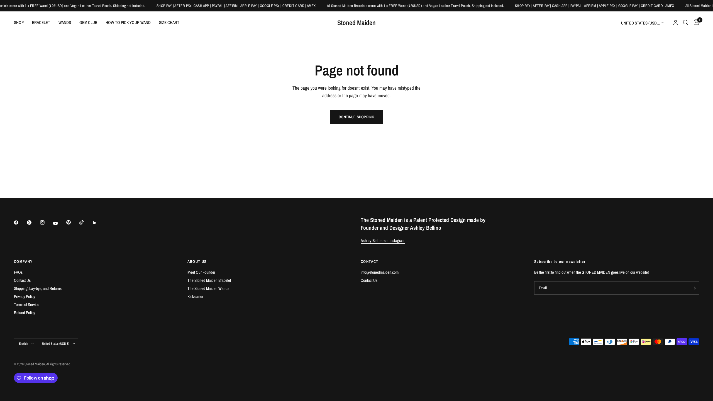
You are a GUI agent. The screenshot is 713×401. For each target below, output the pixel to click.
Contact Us (22, 280)
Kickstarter (195, 296)
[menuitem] (21, 22)
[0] (695, 22)
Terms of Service (26, 304)
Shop (19, 22)
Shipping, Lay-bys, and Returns (38, 288)
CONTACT (370, 261)
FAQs (18, 272)
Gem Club (88, 22)
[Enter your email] (693, 288)
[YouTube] (59, 223)
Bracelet (41, 22)
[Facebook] (20, 222)
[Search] (685, 22)
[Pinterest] (72, 222)
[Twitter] (33, 222)
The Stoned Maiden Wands (208, 288)
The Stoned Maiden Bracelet (209, 280)
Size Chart (169, 22)
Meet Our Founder (201, 272)
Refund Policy (24, 313)
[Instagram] (46, 222)
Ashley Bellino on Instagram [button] (383, 240)
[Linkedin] (98, 222)
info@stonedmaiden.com (380, 272)
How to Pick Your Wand (128, 22)
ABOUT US (197, 261)
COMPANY (23, 261)
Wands (64, 22)
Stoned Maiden (356, 22)
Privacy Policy (24, 296)
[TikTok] (85, 222)
